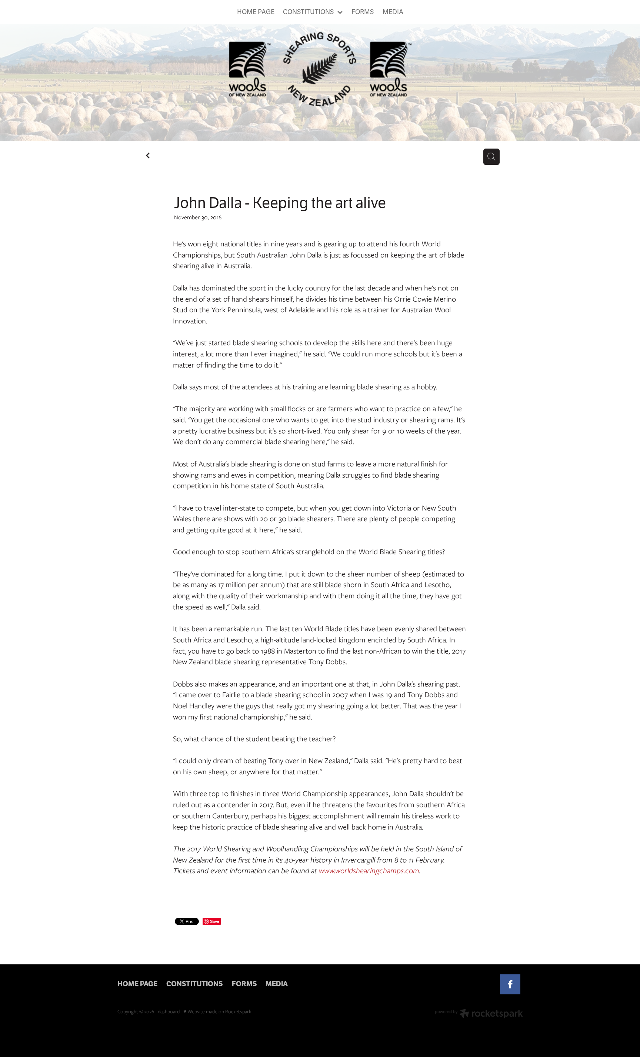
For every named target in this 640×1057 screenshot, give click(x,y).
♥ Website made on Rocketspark (217, 1011)
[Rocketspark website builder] (479, 1014)
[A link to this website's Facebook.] (510, 984)
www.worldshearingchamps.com (369, 870)
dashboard (169, 1011)
